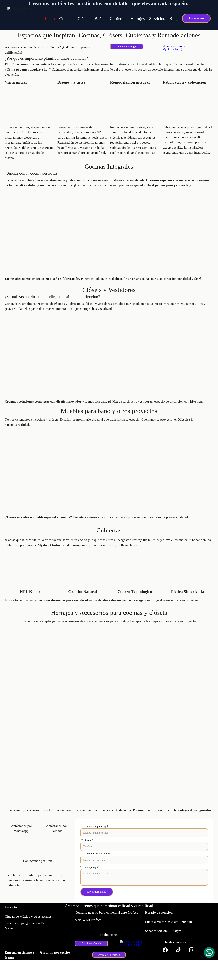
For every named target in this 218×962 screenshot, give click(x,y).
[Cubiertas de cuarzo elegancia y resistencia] (135, 576)
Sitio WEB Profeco (88, 920)
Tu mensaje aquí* (89, 867)
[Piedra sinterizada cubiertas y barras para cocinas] (188, 576)
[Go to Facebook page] (165, 949)
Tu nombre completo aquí (94, 826)
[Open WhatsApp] (209, 952)
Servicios (157, 18)
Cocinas (66, 18)
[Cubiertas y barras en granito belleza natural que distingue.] (82, 576)
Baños (100, 18)
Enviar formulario (96, 891)
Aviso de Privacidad (109, 954)
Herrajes (137, 18)
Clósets (83, 18)
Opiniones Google (126, 46)
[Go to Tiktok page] (178, 949)
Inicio (50, 18)
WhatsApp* (86, 840)
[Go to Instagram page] (191, 949)
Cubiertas (118, 18)
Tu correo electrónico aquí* (95, 853)
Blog (173, 18)
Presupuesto (196, 18)
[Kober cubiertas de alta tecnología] (30, 576)
